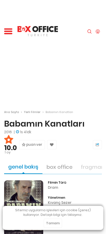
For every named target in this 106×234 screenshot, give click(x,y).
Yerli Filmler (32, 112)
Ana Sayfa (11, 112)
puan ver (33, 144)
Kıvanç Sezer (60, 202)
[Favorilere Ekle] (52, 144)
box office (60, 167)
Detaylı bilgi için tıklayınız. (61, 215)
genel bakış (23, 167)
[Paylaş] (97, 144)
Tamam (53, 223)
